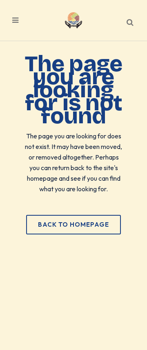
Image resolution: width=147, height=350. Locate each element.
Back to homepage (73, 224)
